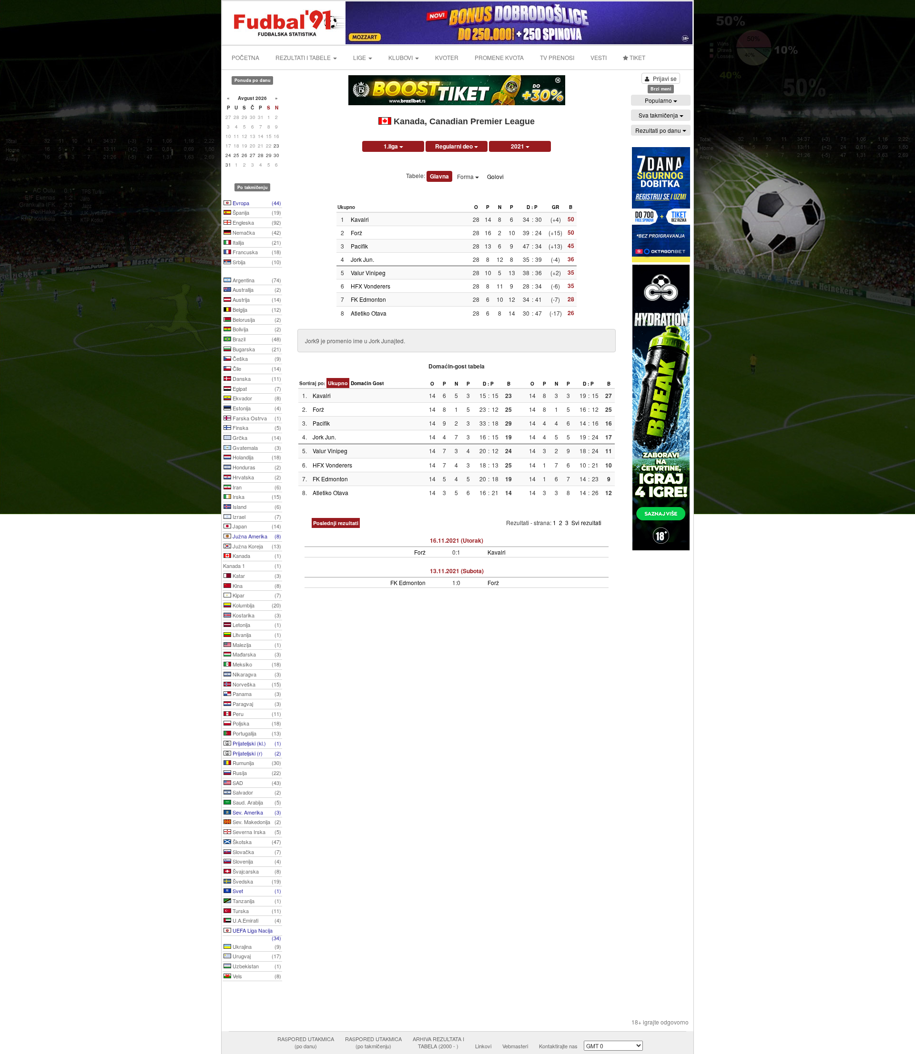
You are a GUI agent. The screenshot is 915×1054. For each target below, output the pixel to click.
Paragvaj (256, 703)
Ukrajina (256, 946)
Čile (256, 368)
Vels (256, 976)
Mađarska (256, 654)
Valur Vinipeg (368, 272)
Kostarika (256, 615)
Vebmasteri (515, 1046)
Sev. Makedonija (256, 821)
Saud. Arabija (256, 802)
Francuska (256, 252)
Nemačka (256, 232)
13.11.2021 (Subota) (457, 571)
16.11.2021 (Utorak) (456, 540)
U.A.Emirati (256, 920)
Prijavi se (665, 78)
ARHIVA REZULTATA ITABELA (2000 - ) (438, 1042)
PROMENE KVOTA (499, 57)
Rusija (256, 772)
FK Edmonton (368, 299)
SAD (256, 782)
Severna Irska (256, 831)
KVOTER (446, 57)
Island (256, 506)
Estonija (256, 408)
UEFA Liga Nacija (256, 931)
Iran (256, 487)
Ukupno (338, 383)
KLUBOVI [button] (401, 57)
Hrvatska (256, 477)
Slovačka (256, 851)
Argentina (256, 280)
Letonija (256, 624)
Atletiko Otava (368, 313)
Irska (256, 496)
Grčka (256, 437)
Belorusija (256, 319)
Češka (256, 358)
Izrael (256, 516)
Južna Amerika (256, 536)
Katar (256, 575)
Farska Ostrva (256, 418)
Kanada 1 (252, 565)
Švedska (256, 881)
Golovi (495, 176)
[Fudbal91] (284, 22)
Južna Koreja (256, 546)
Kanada (256, 555)
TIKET (636, 57)
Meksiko (256, 664)
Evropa (256, 203)
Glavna (439, 176)
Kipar (256, 595)
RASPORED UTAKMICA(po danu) (305, 1042)
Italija (256, 242)
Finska (256, 427)
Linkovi (483, 1046)
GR (555, 207)
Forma (466, 176)
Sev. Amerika (256, 812)
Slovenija (256, 861)
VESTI (598, 57)
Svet (256, 891)
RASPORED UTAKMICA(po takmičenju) (373, 1042)
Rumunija (256, 762)
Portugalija (256, 733)
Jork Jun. (362, 259)
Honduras (256, 467)
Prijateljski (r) (256, 753)
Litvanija (256, 634)
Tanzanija (256, 901)
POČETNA (245, 57)
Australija (256, 289)
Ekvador (256, 398)
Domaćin (361, 383)
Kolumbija (256, 605)
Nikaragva (256, 674)
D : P (532, 207)
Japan (256, 526)
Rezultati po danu (658, 130)
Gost (378, 383)
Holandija (256, 457)
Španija (256, 212)
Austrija (256, 299)
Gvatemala (256, 447)
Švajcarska (256, 871)
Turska (256, 911)
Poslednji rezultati (335, 523)
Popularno (659, 100)
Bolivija (256, 329)
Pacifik (359, 246)
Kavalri (360, 219)
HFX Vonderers (370, 286)
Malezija (256, 644)
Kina (256, 585)
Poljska (256, 723)
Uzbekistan (256, 966)
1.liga (391, 146)
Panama (256, 693)
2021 (518, 146)
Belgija (256, 309)
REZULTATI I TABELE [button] (303, 57)
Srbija (256, 262)
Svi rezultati (586, 522)
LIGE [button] (360, 57)
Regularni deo (454, 146)
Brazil (256, 339)
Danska (256, 378)
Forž (356, 233)
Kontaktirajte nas (558, 1046)
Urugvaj (256, 956)
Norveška (256, 684)
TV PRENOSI (557, 57)
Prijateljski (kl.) (256, 743)
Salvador (256, 792)
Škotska (256, 841)
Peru (256, 713)
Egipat (256, 388)
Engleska (256, 222)
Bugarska (256, 349)
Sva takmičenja (659, 115)
